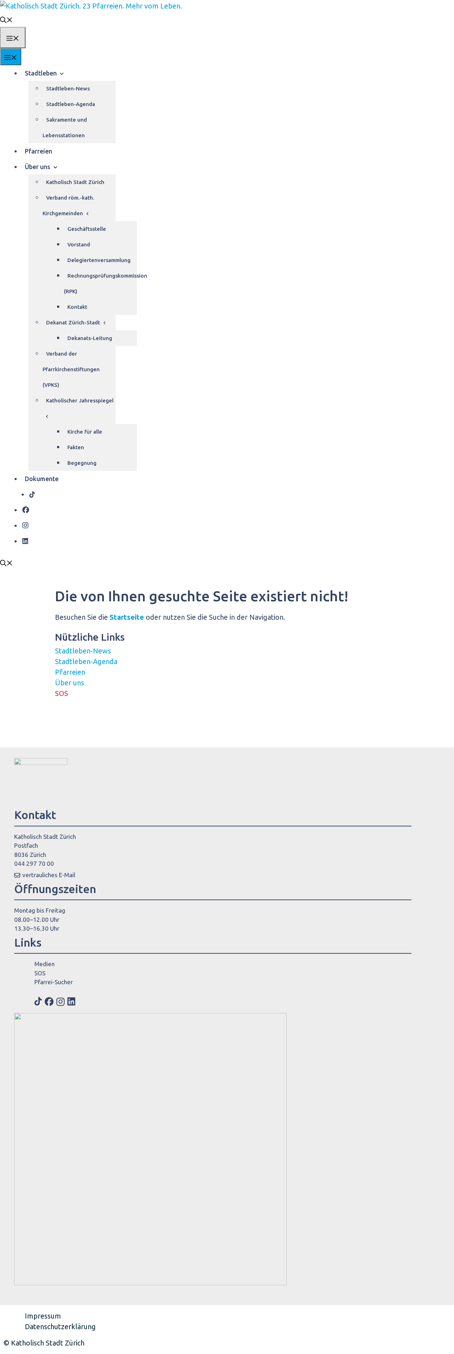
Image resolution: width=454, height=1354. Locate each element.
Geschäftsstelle (86, 229)
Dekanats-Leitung (89, 338)
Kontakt (77, 307)
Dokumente (42, 478)
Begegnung (81, 463)
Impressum (43, 1316)
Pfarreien (38, 151)
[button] (6, 19)
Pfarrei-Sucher (53, 982)
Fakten (75, 447)
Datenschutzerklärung (60, 1326)
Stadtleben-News (68, 88)
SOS (61, 693)
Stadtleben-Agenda (70, 104)
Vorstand (78, 244)
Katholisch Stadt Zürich (75, 182)
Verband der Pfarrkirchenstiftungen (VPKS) (71, 369)
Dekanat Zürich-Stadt (73, 322)
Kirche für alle (84, 432)
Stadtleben (41, 73)
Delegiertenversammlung (99, 260)
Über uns (37, 166)
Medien (44, 963)
